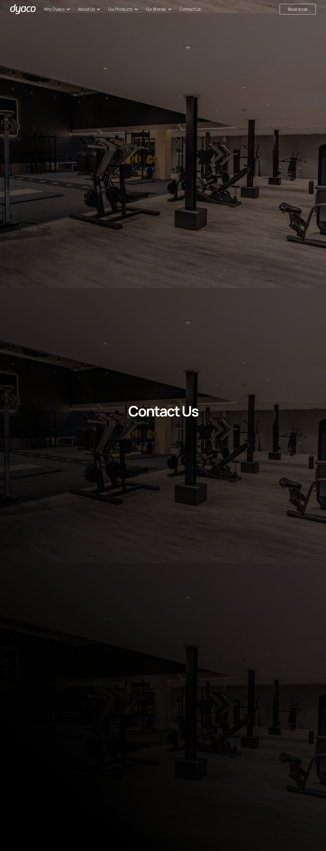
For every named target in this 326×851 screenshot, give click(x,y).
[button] (57, 9)
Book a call (297, 9)
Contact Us (190, 9)
